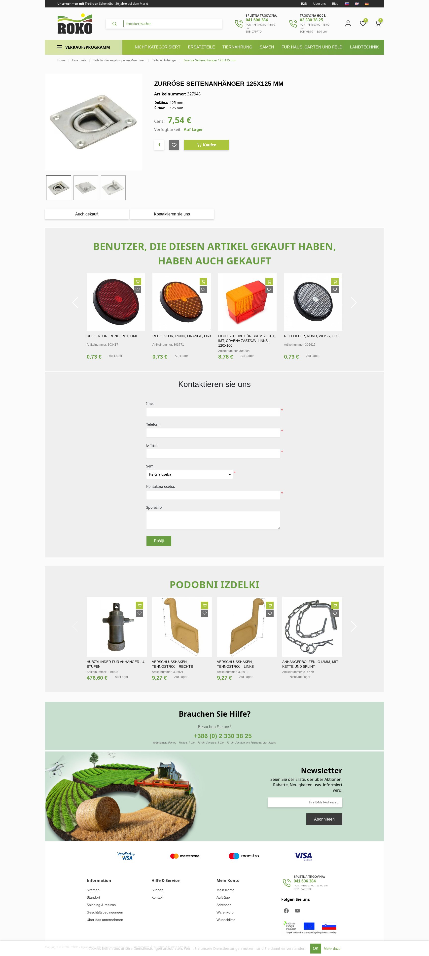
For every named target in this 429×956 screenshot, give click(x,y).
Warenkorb (225, 912)
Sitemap (93, 890)
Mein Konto (225, 890)
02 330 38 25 (311, 20)
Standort (93, 897)
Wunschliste (225, 920)
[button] (75, 302)
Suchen (157, 890)
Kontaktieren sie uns (172, 214)
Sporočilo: (154, 507)
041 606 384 (257, 20)
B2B (304, 3)
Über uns (319, 3)
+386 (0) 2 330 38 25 (223, 736)
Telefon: (152, 424)
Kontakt (157, 897)
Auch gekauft (86, 214)
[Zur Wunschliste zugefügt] (137, 289)
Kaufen (209, 145)
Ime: (150, 403)
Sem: (150, 466)
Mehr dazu (332, 949)
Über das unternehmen (105, 920)
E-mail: (152, 445)
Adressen (223, 905)
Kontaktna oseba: (160, 486)
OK (316, 948)
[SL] (347, 3)
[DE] (367, 3)
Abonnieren (324, 819)
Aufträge (223, 897)
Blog (335, 3)
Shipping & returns (101, 905)
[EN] (357, 3)
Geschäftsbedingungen (105, 912)
